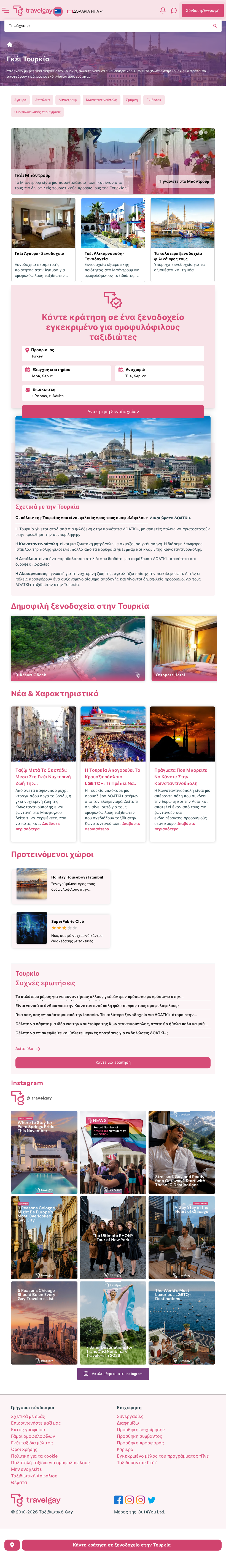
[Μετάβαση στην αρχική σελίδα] (33, 10)
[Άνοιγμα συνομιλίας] (174, 10)
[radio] (54, 928)
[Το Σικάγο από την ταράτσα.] (182, 1237)
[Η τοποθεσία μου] (12, 1545)
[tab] (196, 132)
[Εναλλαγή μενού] (5, 10)
